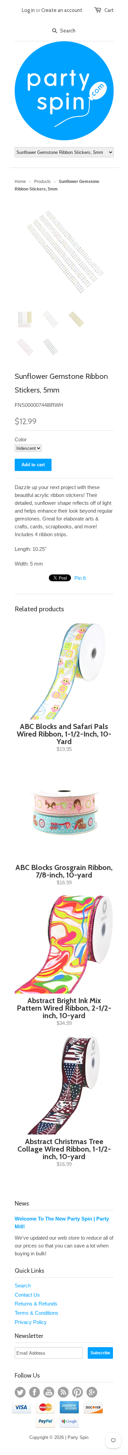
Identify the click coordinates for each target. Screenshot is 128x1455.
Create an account (61, 10)
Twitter (20, 1392)
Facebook (34, 1392)
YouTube (48, 1392)
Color (21, 439)
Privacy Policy (31, 1322)
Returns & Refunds (36, 1304)
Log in (28, 10)
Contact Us (27, 1295)
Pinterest (77, 1392)
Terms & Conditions (36, 1313)
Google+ (91, 1392)
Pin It (80, 578)
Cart (109, 10)
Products (42, 181)
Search (23, 1285)
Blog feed (63, 1392)
